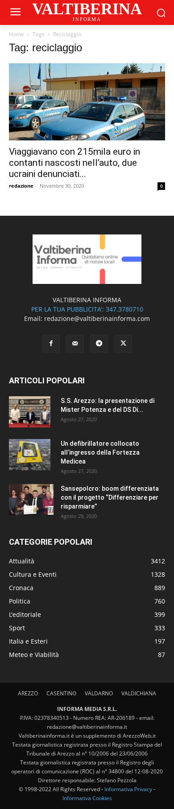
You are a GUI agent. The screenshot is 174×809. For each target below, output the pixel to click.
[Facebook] (51, 344)
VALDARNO (99, 693)
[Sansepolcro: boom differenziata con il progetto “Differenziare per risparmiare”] (31, 499)
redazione (21, 185)
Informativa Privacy (128, 789)
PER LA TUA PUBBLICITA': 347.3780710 (87, 309)
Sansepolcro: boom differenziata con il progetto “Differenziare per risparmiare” (110, 497)
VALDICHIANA (138, 693)
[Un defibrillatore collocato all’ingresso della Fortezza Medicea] (29, 454)
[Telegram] (99, 344)
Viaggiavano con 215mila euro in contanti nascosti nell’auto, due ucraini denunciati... (74, 162)
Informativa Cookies (87, 798)
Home (16, 34)
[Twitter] (123, 344)
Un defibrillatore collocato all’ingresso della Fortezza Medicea (100, 452)
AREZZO (28, 693)
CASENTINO (61, 693)
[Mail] (75, 344)
